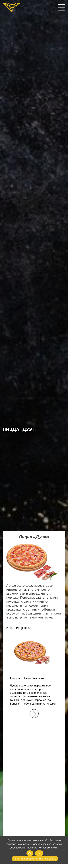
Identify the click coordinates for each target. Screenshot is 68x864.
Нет (39, 853)
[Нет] (63, 850)
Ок (30, 853)
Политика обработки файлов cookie (34, 858)
